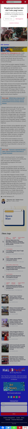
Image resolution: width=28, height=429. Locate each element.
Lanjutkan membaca (14, 23)
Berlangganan (19, 19)
